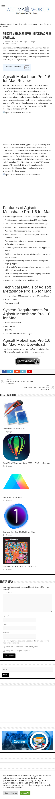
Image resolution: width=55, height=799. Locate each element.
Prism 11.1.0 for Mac (12, 497)
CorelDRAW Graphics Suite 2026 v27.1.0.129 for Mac (26, 463)
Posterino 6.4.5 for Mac (14, 428)
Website (6, 633)
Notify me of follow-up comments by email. (22, 647)
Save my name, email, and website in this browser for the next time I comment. (26, 642)
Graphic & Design (15, 24)
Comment (7, 592)
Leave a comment (11, 43)
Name (6, 616)
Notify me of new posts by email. (18, 651)
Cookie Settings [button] (11, 793)
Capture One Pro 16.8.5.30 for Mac (19, 532)
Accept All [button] (25, 793)
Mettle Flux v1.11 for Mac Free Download (36, 388)
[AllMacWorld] (27, 9)
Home (4, 24)
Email (5, 624)
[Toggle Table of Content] (25, 67)
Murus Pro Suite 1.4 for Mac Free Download (19, 382)
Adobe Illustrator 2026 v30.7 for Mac (19, 566)
